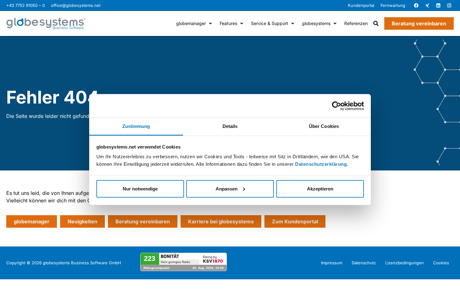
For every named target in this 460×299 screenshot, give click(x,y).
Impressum (331, 262)
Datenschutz (364, 262)
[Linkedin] (438, 5)
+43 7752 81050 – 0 (25, 5)
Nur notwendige (140, 188)
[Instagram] (449, 5)
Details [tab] (230, 126)
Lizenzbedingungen (404, 262)
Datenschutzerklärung (321, 164)
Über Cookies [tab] (324, 126)
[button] (376, 23)
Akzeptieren (320, 188)
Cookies (441, 262)
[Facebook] (416, 5)
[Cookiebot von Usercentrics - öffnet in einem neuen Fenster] (336, 105)
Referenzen (356, 23)
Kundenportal (361, 5)
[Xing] (427, 5)
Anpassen (227, 188)
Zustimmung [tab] (136, 126)
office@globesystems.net (75, 5)
